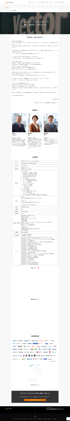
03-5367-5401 (49, 407)
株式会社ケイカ (24, 167)
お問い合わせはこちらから (35, 400)
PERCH (24, 190)
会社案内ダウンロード (35, 384)
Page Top (35, 416)
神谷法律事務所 (24, 232)
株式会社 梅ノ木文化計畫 (26, 169)
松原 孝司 (46, 133)
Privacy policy (54, 418)
